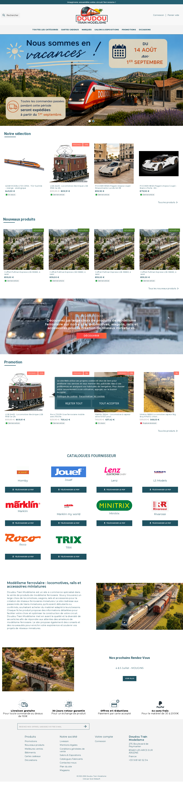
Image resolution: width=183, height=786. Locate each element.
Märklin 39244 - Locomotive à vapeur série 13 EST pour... (113, 415)
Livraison (64, 741)
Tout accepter (109, 403)
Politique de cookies (67, 396)
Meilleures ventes (34, 749)
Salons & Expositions (70, 755)
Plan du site (66, 766)
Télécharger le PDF (23, 489)
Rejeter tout (73, 403)
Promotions (31, 741)
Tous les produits (168, 202)
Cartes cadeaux (33, 756)
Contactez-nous (68, 762)
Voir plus (129, 678)
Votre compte (104, 736)
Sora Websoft (95, 779)
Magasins (64, 770)
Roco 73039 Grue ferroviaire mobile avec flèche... (67, 415)
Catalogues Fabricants (71, 759)
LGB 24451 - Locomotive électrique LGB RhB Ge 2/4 (69, 187)
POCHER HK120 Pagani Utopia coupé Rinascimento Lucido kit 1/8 (113, 187)
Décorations (31, 760)
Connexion (100, 741)
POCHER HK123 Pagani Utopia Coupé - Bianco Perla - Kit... (158, 187)
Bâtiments (30, 752)
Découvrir (91, 335)
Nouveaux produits (34, 745)
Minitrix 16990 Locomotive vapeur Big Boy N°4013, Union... (158, 415)
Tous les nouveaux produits (164, 288)
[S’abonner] (85, 726)
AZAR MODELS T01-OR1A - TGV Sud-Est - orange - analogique (23, 187)
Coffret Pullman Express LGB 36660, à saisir (22, 273)
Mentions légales (68, 745)
